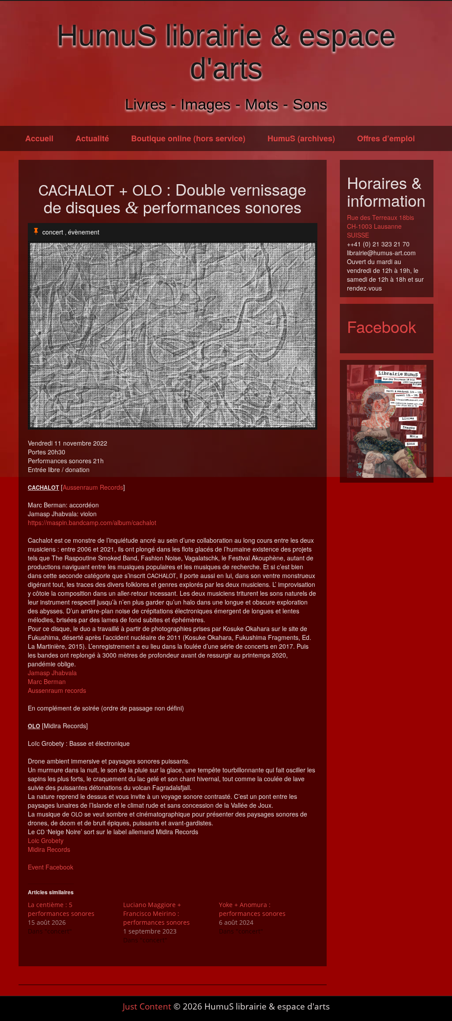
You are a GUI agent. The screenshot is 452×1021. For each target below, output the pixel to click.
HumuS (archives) (301, 138)
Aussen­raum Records (93, 487)
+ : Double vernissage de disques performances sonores (172, 198)
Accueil (39, 138)
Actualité (92, 138)
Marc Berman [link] (47, 681)
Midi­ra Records (49, 849)
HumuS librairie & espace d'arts (226, 51)
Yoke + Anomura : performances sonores (252, 909)
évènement (83, 231)
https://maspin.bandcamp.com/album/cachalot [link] (92, 522)
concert (52, 231)
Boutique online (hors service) (188, 138)
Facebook (381, 326)
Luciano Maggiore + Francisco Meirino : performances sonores (156, 913)
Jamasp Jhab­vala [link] (52, 672)
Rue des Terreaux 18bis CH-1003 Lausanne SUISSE (380, 226)
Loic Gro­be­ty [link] (46, 840)
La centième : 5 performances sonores (61, 909)
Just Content (147, 1006)
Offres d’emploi (386, 138)
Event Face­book (50, 866)
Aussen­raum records (57, 690)
